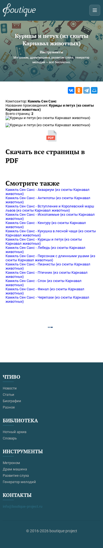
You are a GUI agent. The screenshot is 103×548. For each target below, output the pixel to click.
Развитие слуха (16, 475)
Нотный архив (14, 432)
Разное (9, 407)
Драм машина (15, 469)
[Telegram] (86, 90)
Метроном (11, 463)
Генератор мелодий (19, 482)
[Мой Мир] (94, 90)
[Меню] (94, 10)
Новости (10, 388)
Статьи (8, 394)
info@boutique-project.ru (22, 506)
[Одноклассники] (79, 90)
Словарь (10, 438)
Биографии (12, 401)
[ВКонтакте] (71, 90)
